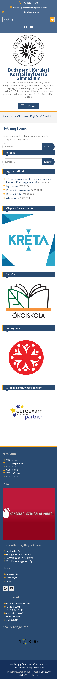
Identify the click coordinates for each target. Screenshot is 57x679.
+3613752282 (13, 606)
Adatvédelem (31, 12)
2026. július (11, 459)
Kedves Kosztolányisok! (18, 190)
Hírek (8, 580)
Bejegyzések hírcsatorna (18, 554)
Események (11, 577)
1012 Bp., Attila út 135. (18, 603)
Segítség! (9, 19)
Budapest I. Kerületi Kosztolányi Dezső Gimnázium (28, 74)
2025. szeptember (15, 463)
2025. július (11, 466)
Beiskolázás (12, 574)
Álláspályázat (13, 197)
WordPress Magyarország (19, 561)
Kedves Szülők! (14, 194)
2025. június (12, 469)
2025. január (12, 476)
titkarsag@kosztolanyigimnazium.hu (30, 8)
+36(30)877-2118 (30, 3)
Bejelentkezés (13, 551)
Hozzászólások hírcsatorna (19, 557)
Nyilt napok (12, 186)
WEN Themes (32, 675)
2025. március (13, 473)
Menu (32, 106)
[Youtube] (31, 27)
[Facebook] (25, 27)
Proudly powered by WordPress (22, 671)
